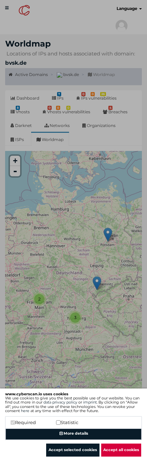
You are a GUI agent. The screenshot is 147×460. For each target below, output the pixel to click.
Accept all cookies (121, 449)
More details (75, 433)
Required (25, 422)
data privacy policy (60, 402)
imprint (90, 402)
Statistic (69, 422)
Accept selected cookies (73, 449)
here (25, 410)
